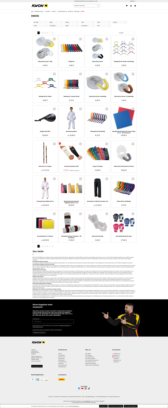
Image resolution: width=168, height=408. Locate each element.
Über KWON (88, 353)
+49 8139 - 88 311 (35, 359)
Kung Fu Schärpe (98, 166)
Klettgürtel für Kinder (45, 96)
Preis (98, 25)
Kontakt (60, 353)
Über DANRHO (88, 355)
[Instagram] (86, 388)
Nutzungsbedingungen (38, 327)
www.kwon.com (117, 353)
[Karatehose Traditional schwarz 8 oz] (97, 188)
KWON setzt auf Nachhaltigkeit (92, 365)
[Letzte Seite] (52, 32)
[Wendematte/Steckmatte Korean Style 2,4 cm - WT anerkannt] (123, 118)
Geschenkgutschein (62, 365)
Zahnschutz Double (97, 236)
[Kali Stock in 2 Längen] (45, 153)
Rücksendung (61, 358)
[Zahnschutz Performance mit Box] (123, 153)
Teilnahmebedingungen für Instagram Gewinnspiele (108, 396)
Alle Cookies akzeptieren (131, 406)
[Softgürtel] (71, 48)
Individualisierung (62, 361)
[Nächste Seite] (49, 32)
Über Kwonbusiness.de (90, 361)
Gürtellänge (52, 25)
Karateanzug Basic (71, 131)
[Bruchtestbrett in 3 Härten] (45, 223)
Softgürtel (71, 61)
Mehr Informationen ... (75, 406)
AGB (83, 396)
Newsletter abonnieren (39, 332)
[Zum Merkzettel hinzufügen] (54, 39)
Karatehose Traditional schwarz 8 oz (97, 201)
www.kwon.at (116, 355)
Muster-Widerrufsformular (75, 396)
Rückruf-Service (61, 356)
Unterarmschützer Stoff (71, 166)
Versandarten (62, 375)
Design (67, 22)
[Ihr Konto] (130, 5)
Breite (51, 22)
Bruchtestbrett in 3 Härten (45, 236)
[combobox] (85, 5)
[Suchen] (98, 5)
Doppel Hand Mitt (45, 131)
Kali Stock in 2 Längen (45, 166)
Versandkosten (61, 355)
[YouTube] (82, 388)
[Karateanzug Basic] (71, 118)
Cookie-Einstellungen (36, 361)
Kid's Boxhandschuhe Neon (124, 236)
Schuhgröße (84, 25)
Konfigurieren (103, 406)
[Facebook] (79, 388)
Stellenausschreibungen (90, 363)
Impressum (51, 396)
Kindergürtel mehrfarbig (97, 131)
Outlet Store (61, 363)
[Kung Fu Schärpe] (97, 153)
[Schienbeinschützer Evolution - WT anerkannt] (71, 223)
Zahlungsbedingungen (90, 396)
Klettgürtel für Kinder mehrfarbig (124, 61)
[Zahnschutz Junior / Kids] (45, 48)
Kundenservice (62, 350)
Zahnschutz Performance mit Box (124, 166)
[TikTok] (89, 388)
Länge (66, 25)
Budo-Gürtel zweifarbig (124, 201)
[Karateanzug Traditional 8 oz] (45, 188)
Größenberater (61, 360)
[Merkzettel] (126, 5)
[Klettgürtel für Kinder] (45, 83)
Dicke (82, 22)
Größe (35, 25)
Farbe (98, 22)
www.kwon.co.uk (117, 360)
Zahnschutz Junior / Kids (45, 61)
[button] (84, 341)
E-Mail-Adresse (36, 318)
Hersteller (36, 22)
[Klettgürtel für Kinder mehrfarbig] (123, 48)
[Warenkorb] (135, 5)
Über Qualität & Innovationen (91, 360)
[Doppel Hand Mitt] (45, 118)
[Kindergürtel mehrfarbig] (97, 118)
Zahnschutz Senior (97, 61)
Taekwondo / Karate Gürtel (71, 96)
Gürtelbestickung (62, 366)
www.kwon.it (116, 361)
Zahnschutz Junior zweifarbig (97, 96)
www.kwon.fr (116, 358)
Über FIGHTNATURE (89, 356)
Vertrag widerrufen (37, 366)
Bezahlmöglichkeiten (37, 375)
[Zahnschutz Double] (97, 223)
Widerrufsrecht (64, 396)
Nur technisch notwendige (115, 406)
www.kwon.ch (117, 356)
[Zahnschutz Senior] (97, 48)
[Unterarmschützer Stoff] (71, 153)
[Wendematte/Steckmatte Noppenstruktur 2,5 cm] (71, 188)
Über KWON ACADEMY (90, 358)
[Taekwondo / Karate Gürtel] (71, 83)
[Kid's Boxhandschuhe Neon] (123, 223)
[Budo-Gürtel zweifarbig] (123, 188)
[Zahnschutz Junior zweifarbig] (97, 83)
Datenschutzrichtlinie (64, 325)
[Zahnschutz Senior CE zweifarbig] (123, 83)
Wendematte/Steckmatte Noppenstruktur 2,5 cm (71, 202)
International (116, 350)
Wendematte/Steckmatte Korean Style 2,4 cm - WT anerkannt (123, 132)
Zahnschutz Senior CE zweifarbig (123, 96)
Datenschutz (57, 396)
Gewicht (115, 22)
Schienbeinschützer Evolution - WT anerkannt (71, 236)
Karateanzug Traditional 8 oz (45, 201)
